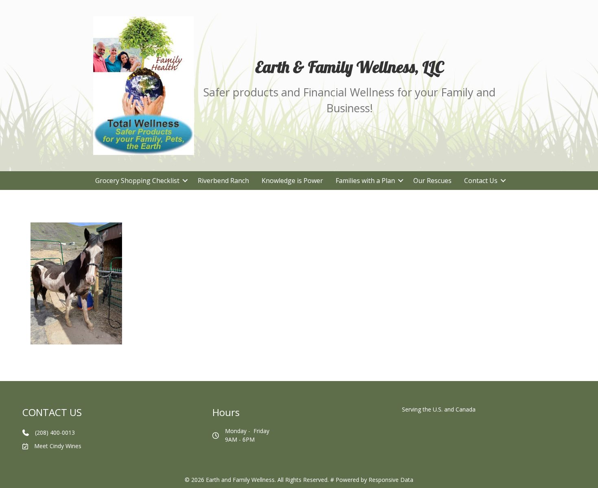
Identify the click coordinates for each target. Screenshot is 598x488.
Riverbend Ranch (223, 180)
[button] (185, 180)
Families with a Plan (365, 180)
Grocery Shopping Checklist (137, 180)
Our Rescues (432, 180)
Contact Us (481, 180)
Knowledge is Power (292, 180)
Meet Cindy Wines (57, 446)
